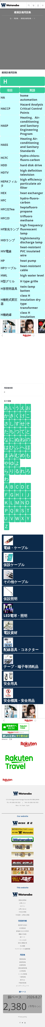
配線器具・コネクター (21, 649)
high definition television (31, 172)
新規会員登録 (22, 900)
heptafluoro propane (28, 209)
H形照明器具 (9, 288)
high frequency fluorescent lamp (31, 229)
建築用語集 (22, 962)
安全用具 (10, 683)
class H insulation (27, 315)
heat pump (28, 261)
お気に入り (22, 903)
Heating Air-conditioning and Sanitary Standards (29, 145)
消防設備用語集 (22, 968)
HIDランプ (8, 240)
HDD (4, 165)
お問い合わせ (22, 909)
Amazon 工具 (7, 739)
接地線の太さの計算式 (22, 931)
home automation (28, 97)
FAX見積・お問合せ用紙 (22, 915)
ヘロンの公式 (22, 940)
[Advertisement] (22, 43)
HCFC (4, 158)
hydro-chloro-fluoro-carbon (30, 158)
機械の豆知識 (22, 934)
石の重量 (22, 946)
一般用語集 (22, 977)
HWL (4, 275)
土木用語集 (22, 971)
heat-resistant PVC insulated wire (30, 251)
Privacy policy (22, 1017)
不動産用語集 (22, 983)
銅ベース (22, 937)
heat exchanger (31, 193)
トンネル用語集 (22, 974)
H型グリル (8, 281)
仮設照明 (10, 598)
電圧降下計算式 (22, 925)
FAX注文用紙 (22, 912)
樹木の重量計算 (22, 943)
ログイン (22, 906)
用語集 (16, 18)
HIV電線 (6, 251)
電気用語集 (22, 959)
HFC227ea (8, 209)
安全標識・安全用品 (19, 700)
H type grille (29, 281)
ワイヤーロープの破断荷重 (22, 949)
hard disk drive (31, 165)
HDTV (5, 172)
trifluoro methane (26, 218)
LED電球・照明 (15, 615)
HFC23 (5, 218)
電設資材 (10, 632)
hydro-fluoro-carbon (29, 200)
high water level (32, 275)
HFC (3, 200)
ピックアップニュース (22, 986)
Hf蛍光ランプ (10, 229)
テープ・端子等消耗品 (21, 666)
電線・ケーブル (16, 547)
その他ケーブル (16, 581)
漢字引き (22, 980)
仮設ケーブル (14, 564)
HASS (4, 145)
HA (3, 97)
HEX (3, 193)
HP (3, 261)
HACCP (5, 108)
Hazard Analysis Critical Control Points (31, 108)
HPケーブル (8, 268)
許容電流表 (22, 928)
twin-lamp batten (27, 289)
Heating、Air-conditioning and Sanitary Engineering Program (30, 125)
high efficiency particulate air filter (31, 183)
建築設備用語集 (26, 18)
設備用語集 (22, 965)
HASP (4, 126)
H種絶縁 (6, 315)
